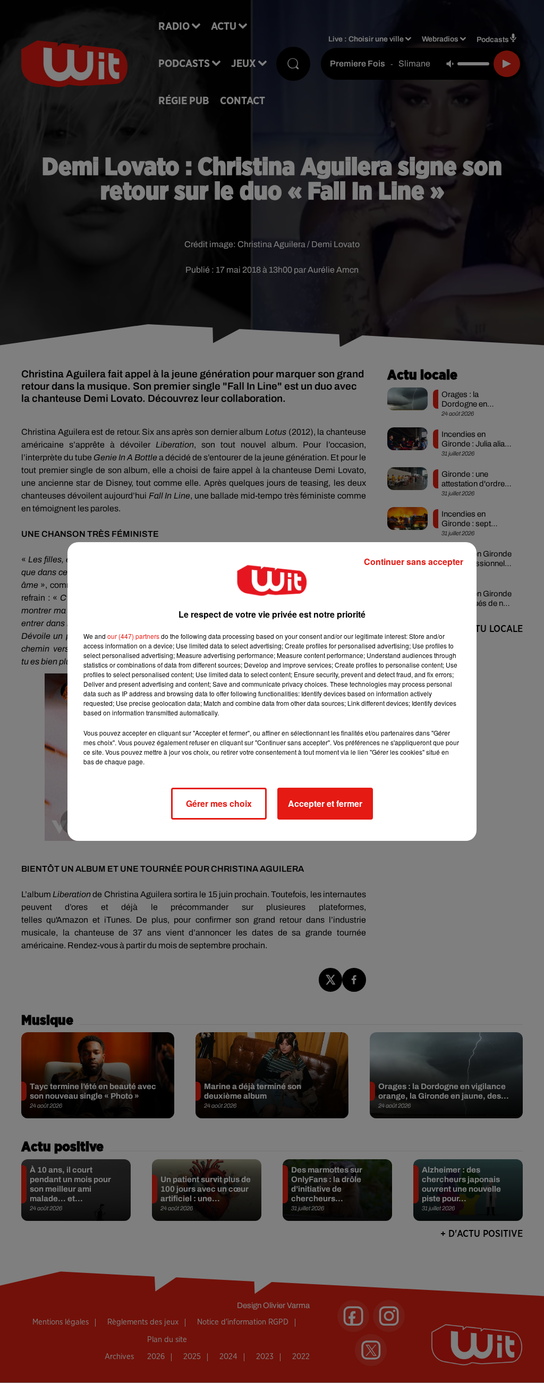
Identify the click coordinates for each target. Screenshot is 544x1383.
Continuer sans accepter (413, 561)
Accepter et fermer (325, 803)
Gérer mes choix (219, 803)
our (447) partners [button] (133, 635)
